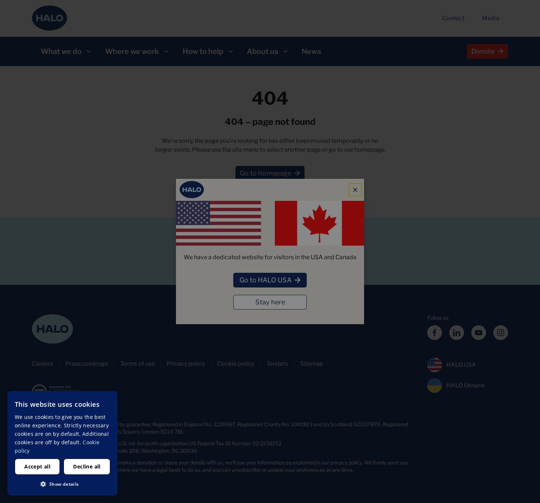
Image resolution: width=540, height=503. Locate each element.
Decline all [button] (86, 466)
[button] (62, 484)
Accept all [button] (37, 466)
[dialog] (62, 443)
